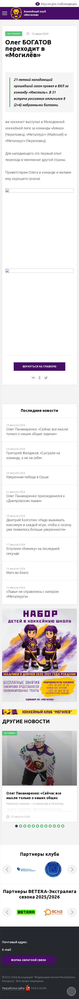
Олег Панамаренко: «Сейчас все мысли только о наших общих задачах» (33, 798)
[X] (46, 377)
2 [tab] (20, 826)
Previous (7, 869)
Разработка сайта (13, 988)
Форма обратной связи (28, 960)
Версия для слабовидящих (59, 4)
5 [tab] (33, 826)
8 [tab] (45, 826)
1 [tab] (16, 826)
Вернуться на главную (39, 366)
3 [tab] (24, 826)
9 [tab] (50, 826)
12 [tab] (62, 826)
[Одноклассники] (39, 377)
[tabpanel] (39, 778)
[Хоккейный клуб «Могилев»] (16, 13)
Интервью (9, 733)
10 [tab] (54, 826)
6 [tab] (37, 826)
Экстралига (13, 34)
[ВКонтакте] (33, 377)
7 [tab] (41, 826)
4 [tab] (29, 826)
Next (72, 869)
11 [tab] (58, 826)
